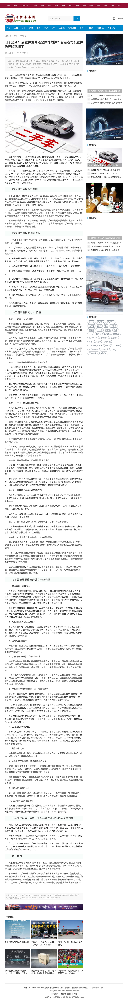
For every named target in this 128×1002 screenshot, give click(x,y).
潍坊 (63, 5)
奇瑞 (113, 349)
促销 (53, 28)
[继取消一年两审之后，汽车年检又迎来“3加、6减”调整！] (44, 929)
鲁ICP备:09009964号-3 (68, 994)
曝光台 (82, 28)
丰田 (100, 346)
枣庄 (15, 10)
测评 (46, 28)
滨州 (84, 5)
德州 (91, 5)
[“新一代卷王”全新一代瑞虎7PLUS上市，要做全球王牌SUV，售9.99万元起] (17, 958)
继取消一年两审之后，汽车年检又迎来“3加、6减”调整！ (43, 943)
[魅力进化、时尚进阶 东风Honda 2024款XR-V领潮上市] (105, 83)
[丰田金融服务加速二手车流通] (17, 929)
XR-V (91, 334)
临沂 (119, 5)
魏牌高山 (116, 334)
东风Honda (93, 338)
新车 (16, 28)
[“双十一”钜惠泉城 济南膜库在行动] (70, 929)
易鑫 (90, 342)
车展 (91, 28)
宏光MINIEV (93, 349)
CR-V (99, 326)
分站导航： (26, 5)
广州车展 (92, 346)
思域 (115, 330)
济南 (35, 5)
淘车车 (91, 330)
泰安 (112, 5)
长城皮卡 (100, 322)
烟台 (49, 5)
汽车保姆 (111, 28)
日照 (8, 10)
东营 (70, 5)
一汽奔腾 (104, 349)
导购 (31, 28)
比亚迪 (91, 326)
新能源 (62, 28)
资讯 (23, 28)
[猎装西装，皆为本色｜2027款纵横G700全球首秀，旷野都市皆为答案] (105, 230)
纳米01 (104, 353)
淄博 (77, 5)
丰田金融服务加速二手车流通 (17, 942)
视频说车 (72, 28)
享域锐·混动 (93, 353)
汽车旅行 (100, 28)
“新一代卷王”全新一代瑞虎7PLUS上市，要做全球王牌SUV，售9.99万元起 (16, 972)
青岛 (42, 5)
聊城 (98, 5)
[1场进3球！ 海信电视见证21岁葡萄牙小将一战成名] (70, 958)
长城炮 (91, 322)
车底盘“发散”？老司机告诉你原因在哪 (105, 170)
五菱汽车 (114, 338)
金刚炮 (98, 334)
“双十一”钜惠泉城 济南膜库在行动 (70, 943)
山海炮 (107, 334)
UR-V (107, 346)
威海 (56, 5)
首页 (8, 5)
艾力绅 (98, 342)
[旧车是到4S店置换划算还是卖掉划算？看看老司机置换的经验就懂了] (105, 157)
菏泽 (22, 10)
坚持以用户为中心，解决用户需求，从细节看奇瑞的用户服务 (43, 972)
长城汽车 (110, 322)
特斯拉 (113, 326)
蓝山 (106, 326)
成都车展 (107, 342)
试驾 (38, 28)
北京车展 (116, 346)
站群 (15, 5)
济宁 (105, 5)
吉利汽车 (104, 338)
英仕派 (99, 330)
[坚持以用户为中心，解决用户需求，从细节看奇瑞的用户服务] (44, 958)
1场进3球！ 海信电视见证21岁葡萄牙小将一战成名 (70, 972)
